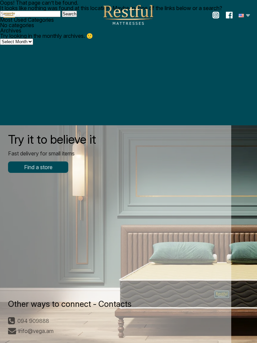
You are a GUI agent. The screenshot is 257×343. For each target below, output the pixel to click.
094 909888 (33, 321)
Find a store (38, 167)
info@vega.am (36, 331)
